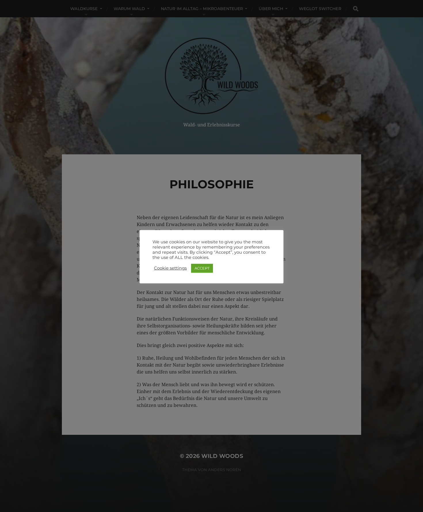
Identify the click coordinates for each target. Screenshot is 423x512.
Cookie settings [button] (170, 268)
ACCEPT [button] (202, 268)
